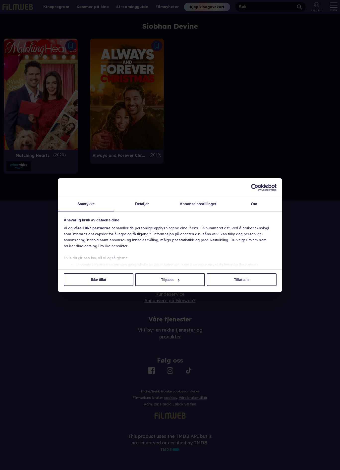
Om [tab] (254, 204)
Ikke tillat (98, 280)
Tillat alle (241, 280)
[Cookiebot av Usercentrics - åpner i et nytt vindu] (255, 187)
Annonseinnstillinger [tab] (198, 204)
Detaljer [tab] (142, 204)
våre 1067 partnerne (92, 228)
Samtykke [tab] (86, 204)
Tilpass (167, 280)
